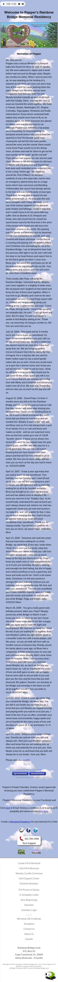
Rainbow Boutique (29, 883)
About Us (29, 934)
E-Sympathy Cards (29, 895)
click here (43, 811)
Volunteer (29, 905)
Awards (29, 939)
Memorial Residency (20, 822)
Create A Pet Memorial (29, 863)
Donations (29, 924)
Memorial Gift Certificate (29, 919)
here (8, 808)
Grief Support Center (29, 878)
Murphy (26, 760)
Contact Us (29, 929)
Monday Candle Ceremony (29, 873)
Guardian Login (29, 910)
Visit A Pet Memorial (29, 868)
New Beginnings (29, 900)
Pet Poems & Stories (29, 890)
